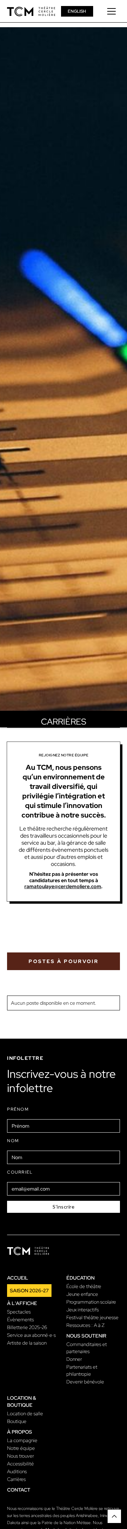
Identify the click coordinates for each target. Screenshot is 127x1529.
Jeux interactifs (82, 1309)
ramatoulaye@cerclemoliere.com (62, 886)
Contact (18, 1490)
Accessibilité (20, 1463)
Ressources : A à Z (85, 1325)
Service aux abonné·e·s (31, 1335)
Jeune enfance (82, 1294)
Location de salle (25, 1413)
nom (13, 1141)
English (77, 11)
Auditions (17, 1471)
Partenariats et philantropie (81, 1370)
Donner (74, 1359)
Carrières (16, 1479)
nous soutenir (86, 1336)
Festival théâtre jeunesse (92, 1317)
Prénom (18, 1109)
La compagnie (22, 1440)
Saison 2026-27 (29, 1290)
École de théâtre (83, 1286)
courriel (19, 1172)
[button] (111, 11)
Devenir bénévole (85, 1382)
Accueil (17, 1278)
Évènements (20, 1319)
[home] (31, 11)
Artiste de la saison (27, 1343)
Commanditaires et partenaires (86, 1347)
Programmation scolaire (91, 1302)
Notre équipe (21, 1448)
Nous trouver (20, 1456)
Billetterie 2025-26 (27, 1327)
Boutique (16, 1421)
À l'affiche (22, 1303)
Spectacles (19, 1312)
